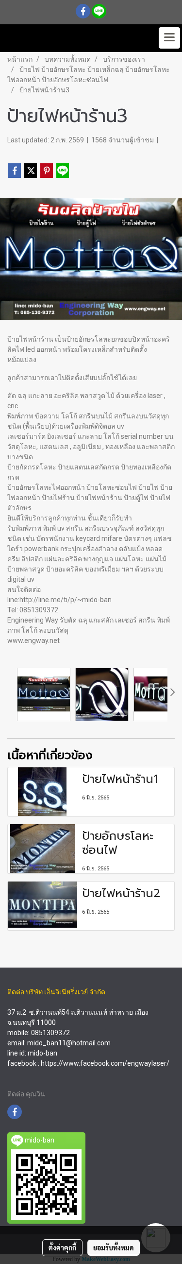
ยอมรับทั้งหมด (113, 1247)
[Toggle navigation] (169, 38)
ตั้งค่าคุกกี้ (62, 1247)
